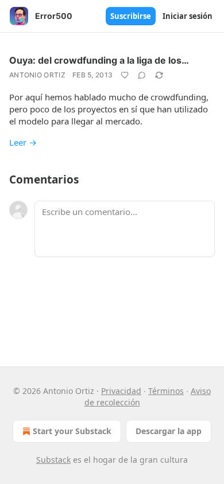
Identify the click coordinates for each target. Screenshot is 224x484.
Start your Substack (72, 431)
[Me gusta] (124, 75)
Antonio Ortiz (37, 75)
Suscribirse (130, 16)
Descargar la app (169, 431)
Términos (166, 390)
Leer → (23, 142)
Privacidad (121, 390)
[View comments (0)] (141, 75)
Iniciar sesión (188, 16)
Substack (53, 459)
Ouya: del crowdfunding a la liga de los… (99, 60)
